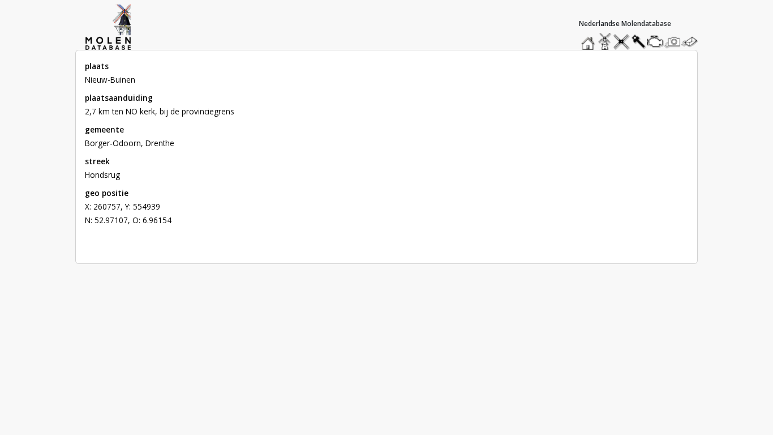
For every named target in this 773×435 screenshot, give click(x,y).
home (589, 38)
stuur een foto (673, 41)
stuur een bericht (693, 41)
